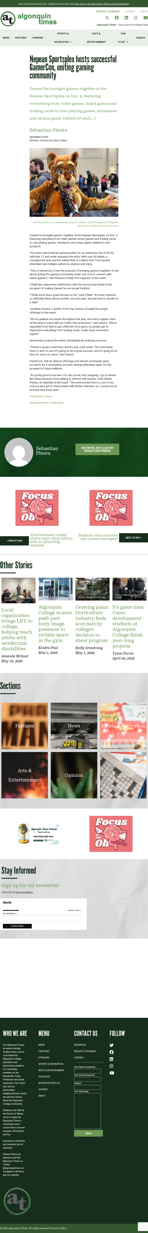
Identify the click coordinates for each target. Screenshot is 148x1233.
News (6, 37)
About (144, 11)
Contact (130, 11)
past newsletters (24, 892)
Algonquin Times (106, 24)
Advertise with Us (49, 1083)
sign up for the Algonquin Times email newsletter (101, 4)
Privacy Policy (58, 1228)
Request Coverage (107, 11)
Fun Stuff (121, 37)
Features (20, 37)
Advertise (80, 1045)
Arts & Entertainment (96, 37)
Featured (43, 1051)
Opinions (37, 37)
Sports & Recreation (61, 37)
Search (140, 37)
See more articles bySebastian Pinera (97, 449)
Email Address (10, 913)
